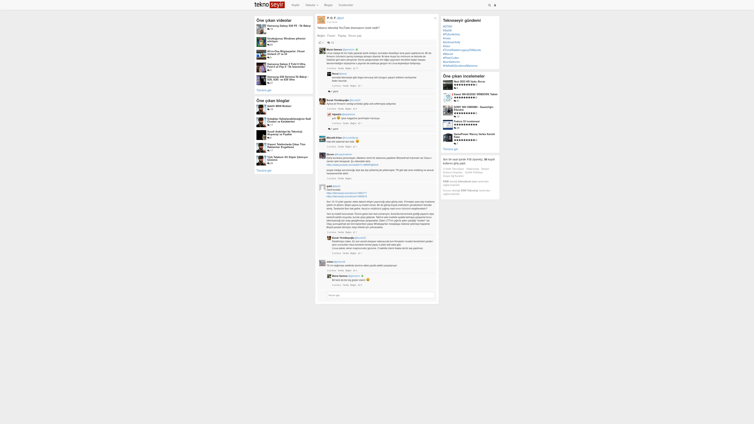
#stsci (446, 46)
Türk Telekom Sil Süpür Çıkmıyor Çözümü (287, 158)
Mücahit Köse (342, 137)
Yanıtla (341, 68)
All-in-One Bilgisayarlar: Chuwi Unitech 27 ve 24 (286, 52)
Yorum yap (354, 35)
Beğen (321, 35)
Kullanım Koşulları (453, 172)
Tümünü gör (264, 90)
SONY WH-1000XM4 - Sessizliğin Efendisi (473, 108)
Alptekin (343, 114)
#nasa (447, 38)
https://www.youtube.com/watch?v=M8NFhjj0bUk (352, 164)
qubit (333, 186)
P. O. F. (335, 18)
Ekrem (339, 154)
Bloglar (328, 5)
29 (271, 163)
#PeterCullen (451, 58)
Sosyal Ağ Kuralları (453, 176)
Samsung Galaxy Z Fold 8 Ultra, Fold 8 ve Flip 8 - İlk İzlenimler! (286, 65)
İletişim (485, 169)
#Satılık (447, 30)
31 (457, 100)
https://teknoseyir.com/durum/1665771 (347, 193)
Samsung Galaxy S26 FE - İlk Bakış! (289, 25)
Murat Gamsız (341, 49)
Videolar (310, 5)
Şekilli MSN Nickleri (279, 106)
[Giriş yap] (495, 5)
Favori (331, 35)
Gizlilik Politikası (474, 172)
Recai (339, 73)
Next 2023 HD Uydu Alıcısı (469, 81)
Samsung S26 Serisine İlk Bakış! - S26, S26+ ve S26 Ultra (287, 78)
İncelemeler (346, 5)
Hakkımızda (472, 169)
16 (271, 28)
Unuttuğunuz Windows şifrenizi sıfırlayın (286, 40)
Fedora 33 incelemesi (467, 121)
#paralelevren (451, 62)
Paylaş (342, 35)
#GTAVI (447, 26)
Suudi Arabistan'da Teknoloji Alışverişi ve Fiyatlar (284, 133)
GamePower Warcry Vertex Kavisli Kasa (474, 135)
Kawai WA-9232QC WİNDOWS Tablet (475, 94)
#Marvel (448, 54)
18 (271, 109)
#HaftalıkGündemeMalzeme (460, 66)
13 (457, 116)
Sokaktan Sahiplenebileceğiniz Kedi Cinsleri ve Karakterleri (289, 120)
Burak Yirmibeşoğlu (344, 100)
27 (271, 82)
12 (332, 42)
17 (271, 124)
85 (271, 44)
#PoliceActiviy (451, 34)
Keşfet (295, 5)
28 (457, 127)
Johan (336, 261)
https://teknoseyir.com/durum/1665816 (347, 196)
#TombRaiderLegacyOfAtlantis (462, 50)
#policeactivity (451, 42)
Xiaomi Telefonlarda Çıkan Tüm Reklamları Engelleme (286, 145)
